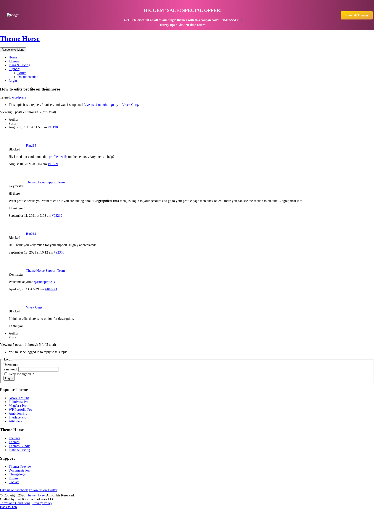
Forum (21, 73)
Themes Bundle (19, 446)
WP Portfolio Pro (20, 409)
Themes (14, 61)
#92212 (57, 215)
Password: (10, 369)
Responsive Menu (13, 49)
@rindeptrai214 (44, 282)
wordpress (19, 97)
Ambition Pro (18, 413)
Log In (9, 378)
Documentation (27, 77)
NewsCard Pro (19, 398)
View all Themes (356, 15)
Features (14, 438)
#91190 (53, 127)
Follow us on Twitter (43, 490)
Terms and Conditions (15, 503)
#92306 (59, 252)
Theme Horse (20, 38)
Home (13, 57)
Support (14, 69)
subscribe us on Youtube (60, 489)
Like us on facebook (14, 490)
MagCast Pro (18, 405)
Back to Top (8, 507)
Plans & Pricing (19, 65)
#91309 (53, 164)
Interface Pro (17, 417)
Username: (11, 365)
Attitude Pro (17, 421)
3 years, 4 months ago (99, 105)
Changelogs (17, 474)
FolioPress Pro (19, 402)
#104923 (51, 289)
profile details (58, 156)
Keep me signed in (21, 374)
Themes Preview (20, 466)
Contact (14, 482)
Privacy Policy (42, 503)
